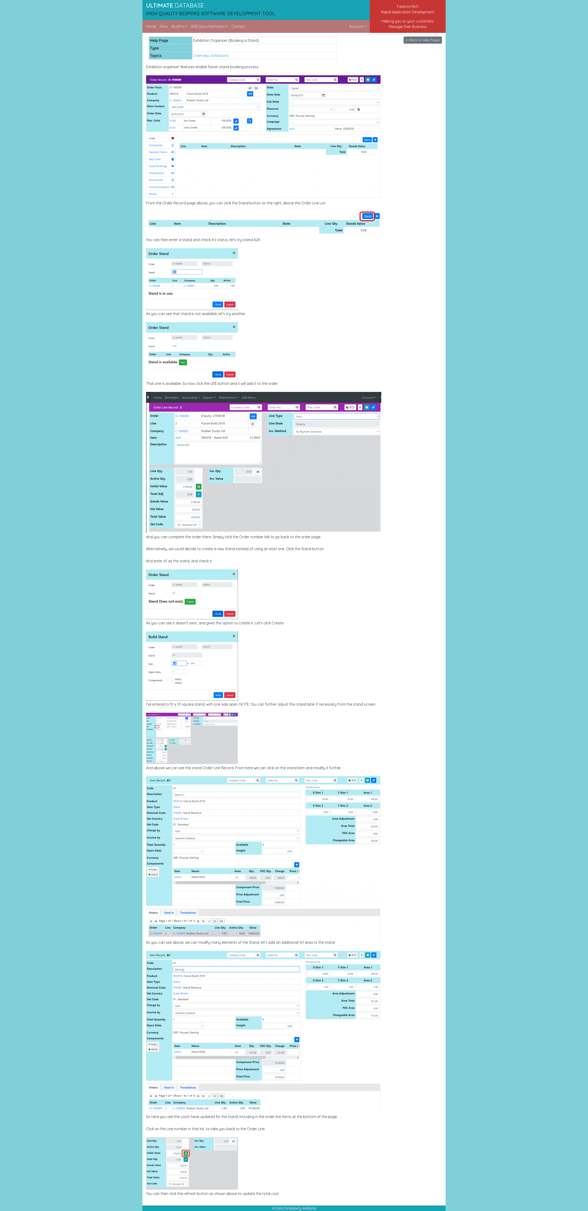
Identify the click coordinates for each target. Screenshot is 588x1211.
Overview (201, 55)
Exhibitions (220, 55)
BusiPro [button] (178, 26)
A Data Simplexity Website (294, 1208)
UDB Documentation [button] (208, 26)
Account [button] (356, 26)
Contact (239, 26)
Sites (164, 26)
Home (151, 26)
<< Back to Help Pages (423, 40)
